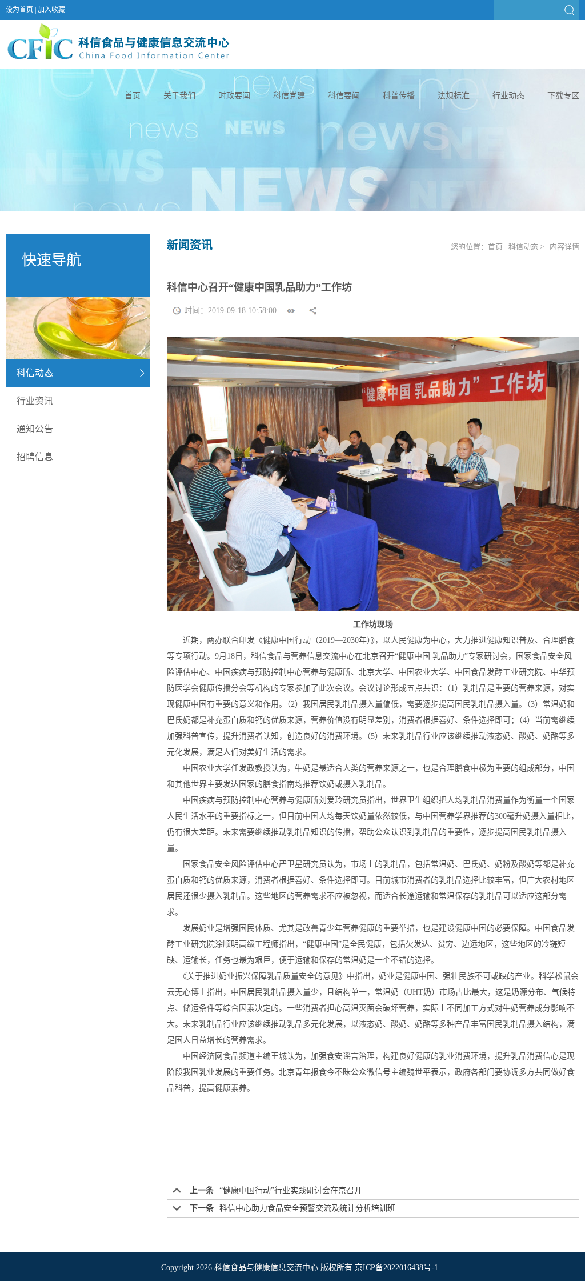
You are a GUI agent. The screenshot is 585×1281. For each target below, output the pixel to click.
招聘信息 (35, 457)
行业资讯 (35, 401)
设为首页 (19, 10)
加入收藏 (51, 10)
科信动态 (35, 373)
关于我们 (179, 95)
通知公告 (35, 429)
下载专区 (563, 95)
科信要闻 (344, 95)
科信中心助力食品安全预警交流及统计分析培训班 (307, 1208)
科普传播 (399, 95)
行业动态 (508, 95)
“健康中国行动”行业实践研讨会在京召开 (290, 1190)
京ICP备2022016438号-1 (396, 1267)
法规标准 (454, 95)
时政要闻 (234, 95)
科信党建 (289, 95)
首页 (133, 95)
